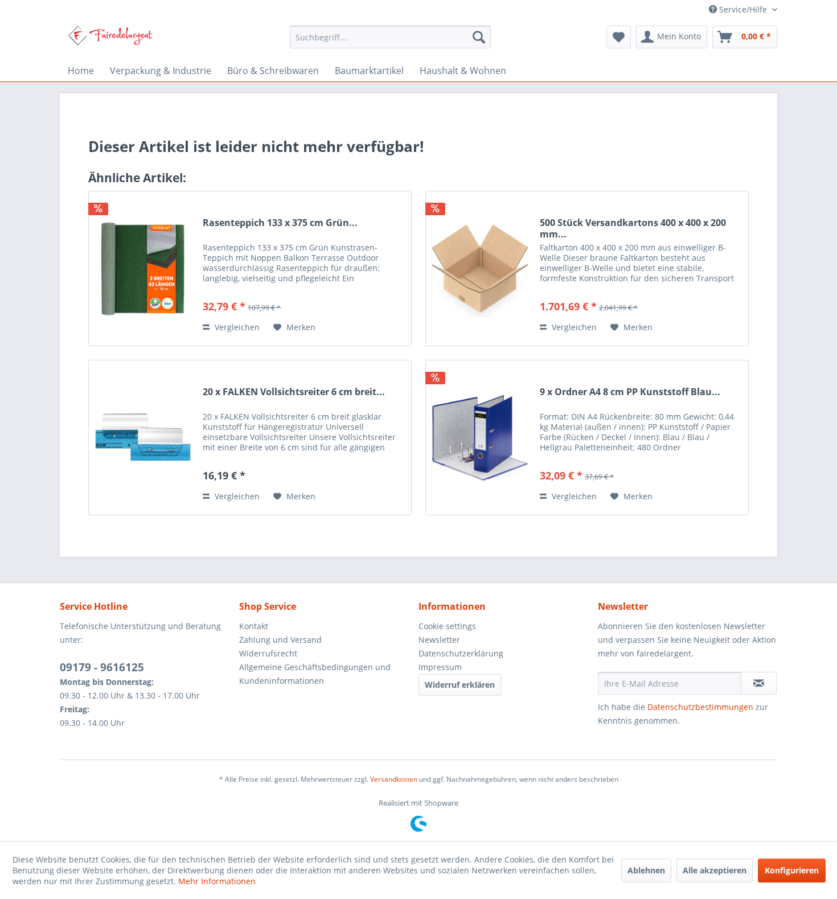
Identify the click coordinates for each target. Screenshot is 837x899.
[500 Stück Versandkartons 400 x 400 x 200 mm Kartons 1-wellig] (480, 268)
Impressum (440, 667)
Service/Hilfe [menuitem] (743, 9)
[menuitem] (390, 37)
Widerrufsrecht (268, 653)
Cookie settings (447, 626)
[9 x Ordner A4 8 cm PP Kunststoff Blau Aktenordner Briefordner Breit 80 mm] (480, 437)
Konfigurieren (792, 870)
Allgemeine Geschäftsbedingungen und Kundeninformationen (315, 674)
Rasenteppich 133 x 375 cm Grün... (280, 223)
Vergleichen (236, 327)
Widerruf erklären (460, 684)
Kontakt (253, 626)
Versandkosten (393, 779)
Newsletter (439, 639)
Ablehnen (646, 870)
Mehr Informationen (217, 881)
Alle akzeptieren (714, 870)
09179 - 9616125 (102, 667)
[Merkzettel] (618, 37)
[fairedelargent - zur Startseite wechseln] (110, 40)
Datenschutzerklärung (461, 653)
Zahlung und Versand (280, 639)
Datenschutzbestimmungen (700, 706)
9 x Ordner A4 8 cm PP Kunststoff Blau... (630, 392)
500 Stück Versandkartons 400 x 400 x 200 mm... (633, 228)
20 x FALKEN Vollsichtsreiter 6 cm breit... (294, 392)
